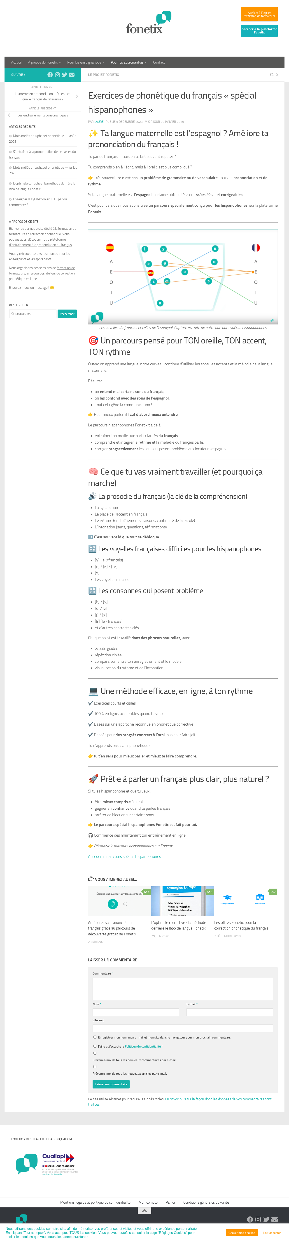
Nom (97, 1004)
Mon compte (148, 1202)
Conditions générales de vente (206, 1202)
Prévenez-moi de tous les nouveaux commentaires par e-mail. (134, 1060)
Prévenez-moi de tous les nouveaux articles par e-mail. (130, 1074)
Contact (159, 62)
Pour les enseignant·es (84, 62)
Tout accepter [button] (272, 1233)
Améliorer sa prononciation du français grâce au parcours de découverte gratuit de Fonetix (112, 928)
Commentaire (103, 973)
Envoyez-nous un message (28, 288)
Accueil (16, 62)
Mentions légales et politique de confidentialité (95, 1202)
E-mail (192, 1004)
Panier (170, 1202)
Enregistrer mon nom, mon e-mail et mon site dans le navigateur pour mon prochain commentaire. (164, 1037)
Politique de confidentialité (143, 1046)
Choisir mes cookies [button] (241, 1233)
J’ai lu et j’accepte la (130, 1046)
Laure (99, 122)
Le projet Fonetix (103, 75)
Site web (98, 1020)
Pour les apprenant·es (127, 62)
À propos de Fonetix (43, 62)
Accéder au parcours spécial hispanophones (124, 856)
